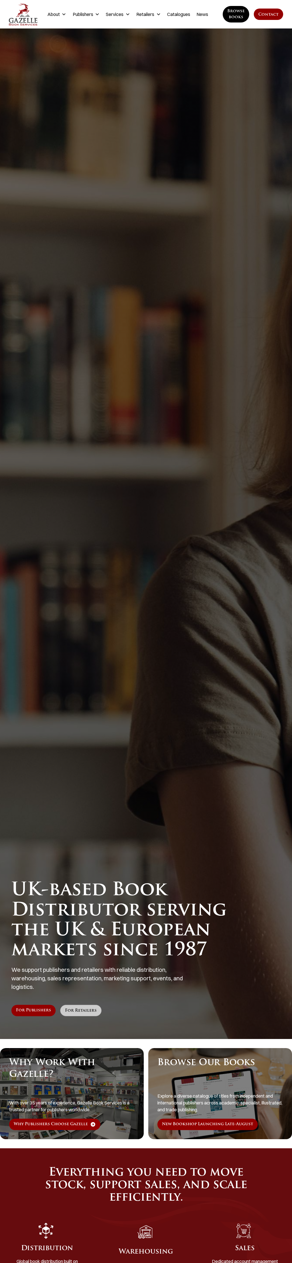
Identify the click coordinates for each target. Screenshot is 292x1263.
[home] (23, 14)
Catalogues (178, 14)
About (53, 14)
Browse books (236, 14)
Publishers (83, 14)
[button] (57, 14)
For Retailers (81, 1011)
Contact (268, 15)
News (202, 14)
